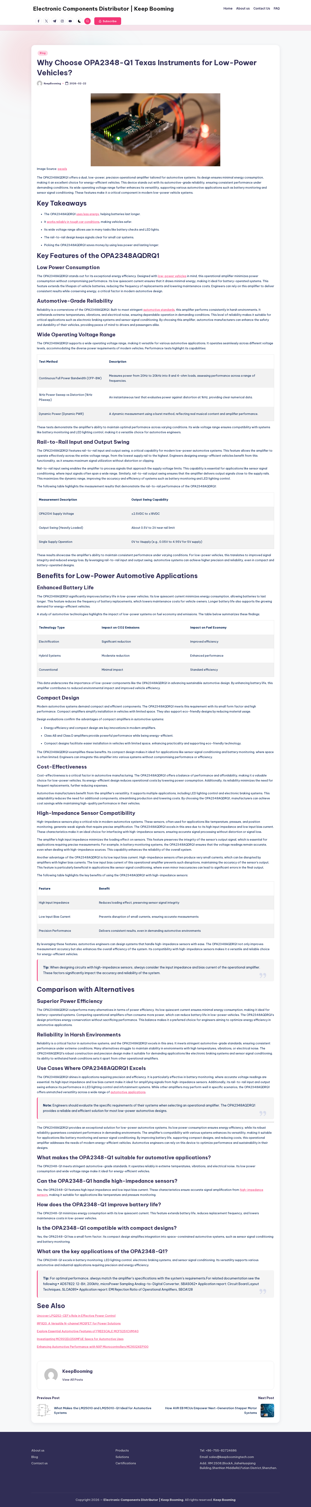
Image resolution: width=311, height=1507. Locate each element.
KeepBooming (77, 1371)
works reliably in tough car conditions (73, 222)
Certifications (126, 1463)
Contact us (39, 1463)
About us (37, 1450)
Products (122, 1450)
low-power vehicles (172, 276)
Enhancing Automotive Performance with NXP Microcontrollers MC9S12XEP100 (92, 1346)
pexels (62, 169)
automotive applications (128, 1092)
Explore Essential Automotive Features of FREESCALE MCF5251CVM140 (88, 1331)
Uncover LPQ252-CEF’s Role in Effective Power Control (76, 1315)
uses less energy (87, 214)
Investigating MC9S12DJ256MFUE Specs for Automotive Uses (80, 1339)
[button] (107, 21)
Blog (43, 53)
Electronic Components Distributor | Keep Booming (103, 8)
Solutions (122, 1457)
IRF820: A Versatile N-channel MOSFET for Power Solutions (79, 1323)
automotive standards (159, 309)
